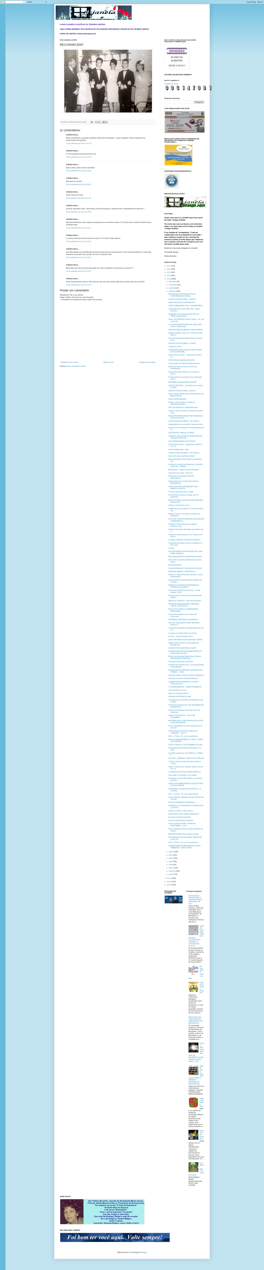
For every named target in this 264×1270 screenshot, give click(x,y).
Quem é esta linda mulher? (178, 693)
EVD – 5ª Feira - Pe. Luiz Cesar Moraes (183, 842)
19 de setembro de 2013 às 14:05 (78, 157)
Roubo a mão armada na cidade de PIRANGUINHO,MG (181, 403)
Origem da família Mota (202, 1102)
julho (171, 855)
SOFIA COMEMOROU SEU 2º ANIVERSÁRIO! (185, 306)
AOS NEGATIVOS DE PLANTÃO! (180, 662)
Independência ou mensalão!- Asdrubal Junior (185, 424)
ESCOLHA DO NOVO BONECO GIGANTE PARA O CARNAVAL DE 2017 (195, 900)
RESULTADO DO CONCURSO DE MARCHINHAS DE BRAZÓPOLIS (196, 1020)
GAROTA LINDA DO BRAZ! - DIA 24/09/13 (183, 453)
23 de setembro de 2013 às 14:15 (78, 285)
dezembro (173, 282)
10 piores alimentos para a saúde (180, 492)
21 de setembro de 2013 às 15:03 (78, 241)
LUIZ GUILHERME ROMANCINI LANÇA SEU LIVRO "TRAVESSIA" (185, 325)
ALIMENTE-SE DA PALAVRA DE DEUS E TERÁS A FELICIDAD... (183, 315)
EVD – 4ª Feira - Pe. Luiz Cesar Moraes (183, 736)
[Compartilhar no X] (101, 122)
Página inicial (108, 362)
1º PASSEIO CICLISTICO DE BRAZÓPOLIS (184, 772)
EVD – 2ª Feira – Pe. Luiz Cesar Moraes (183, 794)
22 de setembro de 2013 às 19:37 (78, 271)
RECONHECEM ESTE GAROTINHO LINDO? (185, 557)
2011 (169, 882)
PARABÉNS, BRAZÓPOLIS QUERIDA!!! (183, 620)
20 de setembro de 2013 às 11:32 (78, 198)
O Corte (171, 548)
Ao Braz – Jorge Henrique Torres (180, 636)
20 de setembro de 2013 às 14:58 (78, 212)
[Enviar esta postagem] (91, 122)
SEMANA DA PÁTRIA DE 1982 (179, 697)
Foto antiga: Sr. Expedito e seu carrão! (182, 775)
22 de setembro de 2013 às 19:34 (78, 257)
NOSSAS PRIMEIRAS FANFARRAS (181, 802)
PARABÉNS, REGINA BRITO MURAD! (182, 382)
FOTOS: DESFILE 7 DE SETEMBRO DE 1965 (185, 745)
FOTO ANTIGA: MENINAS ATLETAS (181, 360)
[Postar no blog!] (98, 122)
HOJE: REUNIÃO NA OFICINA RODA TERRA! (185, 640)
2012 (169, 878)
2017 (169, 266)
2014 (169, 275)
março (171, 868)
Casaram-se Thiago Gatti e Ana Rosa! (182, 633)
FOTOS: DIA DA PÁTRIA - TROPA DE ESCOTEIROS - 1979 (182, 825)
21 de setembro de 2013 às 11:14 (78, 228)
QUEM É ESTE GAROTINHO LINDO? (182, 648)
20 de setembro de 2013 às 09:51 (78, 184)
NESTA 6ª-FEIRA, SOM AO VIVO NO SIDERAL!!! (186, 675)
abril (170, 865)
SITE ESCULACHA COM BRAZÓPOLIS (183, 678)
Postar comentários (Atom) (76, 366)
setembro (172, 291)
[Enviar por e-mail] (96, 122)
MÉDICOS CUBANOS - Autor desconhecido (184, 601)
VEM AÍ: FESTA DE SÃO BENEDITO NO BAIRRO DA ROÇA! (183, 487)
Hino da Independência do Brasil (180, 820)
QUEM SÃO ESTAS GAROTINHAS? (181, 302)
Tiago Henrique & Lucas (177, 690)
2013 (169, 279)
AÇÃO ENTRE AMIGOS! (177, 399)
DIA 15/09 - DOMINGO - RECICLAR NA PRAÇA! (186, 758)
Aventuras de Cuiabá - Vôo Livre (180, 473)
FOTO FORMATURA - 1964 (178, 450)
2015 (169, 272)
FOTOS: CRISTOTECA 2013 (178, 505)
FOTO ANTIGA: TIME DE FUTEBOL (181, 433)
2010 (169, 885)
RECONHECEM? (175, 565)
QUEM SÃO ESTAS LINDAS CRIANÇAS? (183, 814)
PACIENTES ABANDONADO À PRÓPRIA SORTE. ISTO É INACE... (183, 605)
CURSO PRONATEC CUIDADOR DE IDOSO (185, 568)
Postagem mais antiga (147, 362)
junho (171, 858)
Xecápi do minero (175, 347)
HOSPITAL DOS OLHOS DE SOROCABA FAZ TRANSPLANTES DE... (185, 437)
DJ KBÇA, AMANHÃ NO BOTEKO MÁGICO (184, 540)
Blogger (144, 1252)
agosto (171, 852)
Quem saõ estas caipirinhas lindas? (181, 456)
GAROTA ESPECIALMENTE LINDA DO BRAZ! (185, 330)
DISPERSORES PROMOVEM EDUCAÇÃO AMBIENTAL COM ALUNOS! (184, 847)
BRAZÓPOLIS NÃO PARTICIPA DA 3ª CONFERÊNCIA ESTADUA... (182, 295)
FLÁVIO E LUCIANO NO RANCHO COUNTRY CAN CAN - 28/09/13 (185, 465)
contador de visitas (171, 84)
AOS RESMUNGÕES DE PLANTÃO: (182, 441)
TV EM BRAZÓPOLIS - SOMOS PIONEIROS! (185, 687)
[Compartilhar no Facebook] (103, 122)
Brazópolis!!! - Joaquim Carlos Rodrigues (183, 470)
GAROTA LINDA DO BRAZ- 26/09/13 (182, 391)
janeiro (171, 874)
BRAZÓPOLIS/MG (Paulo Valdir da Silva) (183, 834)
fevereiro (172, 871)
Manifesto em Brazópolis (202, 1135)
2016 (169, 269)
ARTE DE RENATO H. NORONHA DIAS (183, 408)
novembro (173, 285)
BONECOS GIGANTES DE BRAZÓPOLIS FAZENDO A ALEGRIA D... (183, 586)
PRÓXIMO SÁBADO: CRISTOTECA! (181, 571)
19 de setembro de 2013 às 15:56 (78, 171)
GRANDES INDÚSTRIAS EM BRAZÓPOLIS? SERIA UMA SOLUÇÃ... (185, 652)
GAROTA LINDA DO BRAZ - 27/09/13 (182, 343)
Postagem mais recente (69, 362)
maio (171, 861)
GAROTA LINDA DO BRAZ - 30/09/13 (182, 299)
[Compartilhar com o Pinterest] (106, 122)
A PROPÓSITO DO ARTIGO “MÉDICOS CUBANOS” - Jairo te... (182, 732)
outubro (172, 288)
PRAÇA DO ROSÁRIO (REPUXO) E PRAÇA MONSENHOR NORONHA (184, 657)
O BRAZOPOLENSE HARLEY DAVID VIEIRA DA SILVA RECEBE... (185, 351)
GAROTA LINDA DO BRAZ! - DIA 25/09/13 (183, 421)
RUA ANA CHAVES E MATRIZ (179, 817)
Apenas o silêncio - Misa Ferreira (180, 811)
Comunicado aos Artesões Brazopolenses (184, 363)
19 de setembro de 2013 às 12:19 (78, 143)
